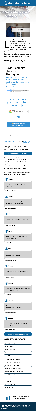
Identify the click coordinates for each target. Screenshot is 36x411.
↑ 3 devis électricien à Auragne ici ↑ (18, 153)
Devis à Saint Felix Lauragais (13, 368)
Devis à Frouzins (9, 356)
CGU (6, 141)
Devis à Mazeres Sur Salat (12, 359)
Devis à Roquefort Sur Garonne (14, 371)
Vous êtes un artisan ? (26, 142)
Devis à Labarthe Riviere (12, 365)
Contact (4, 409)
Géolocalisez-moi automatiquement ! (18, 124)
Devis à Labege (9, 353)
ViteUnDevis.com (26, 141)
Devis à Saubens (10, 384)
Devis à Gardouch (10, 375)
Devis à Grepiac (9, 346)
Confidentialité (11, 141)
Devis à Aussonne (10, 343)
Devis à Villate (9, 378)
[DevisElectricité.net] (18, 5)
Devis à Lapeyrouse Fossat (12, 362)
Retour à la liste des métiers (18, 136)
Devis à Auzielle (9, 387)
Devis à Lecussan (10, 349)
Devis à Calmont (9, 381)
